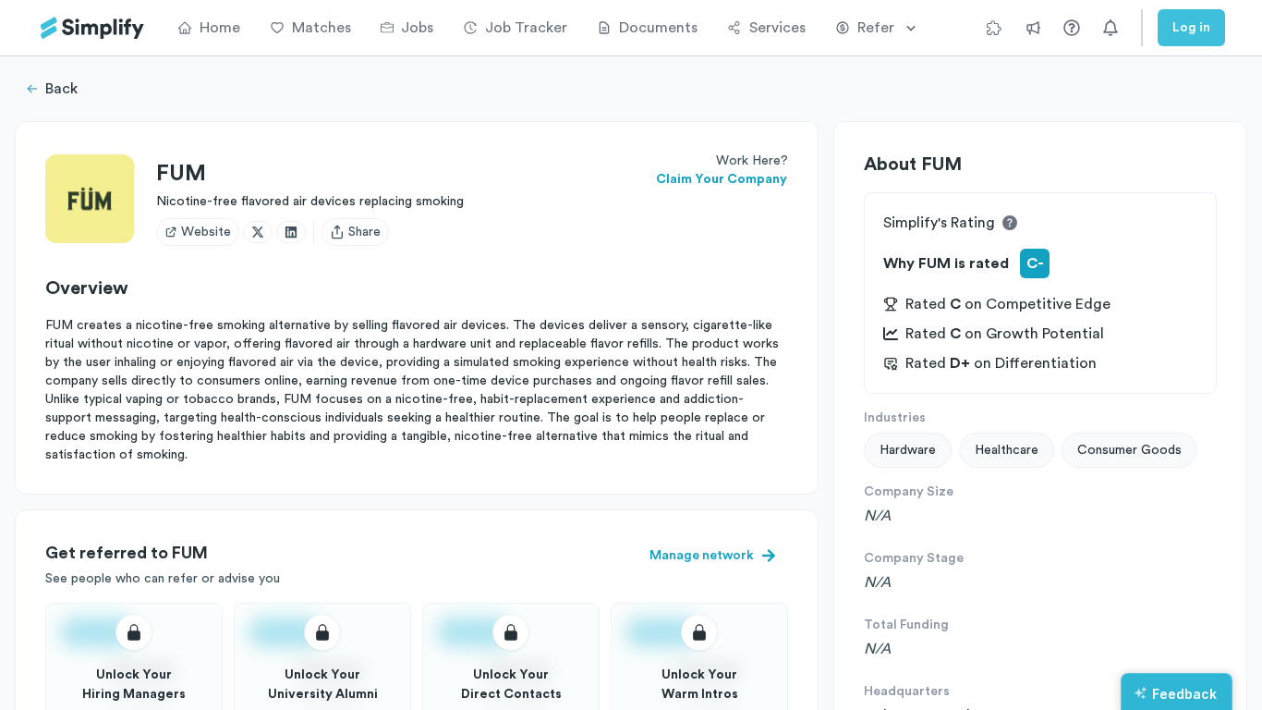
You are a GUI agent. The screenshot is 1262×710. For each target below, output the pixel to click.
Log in (1191, 27)
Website (206, 232)
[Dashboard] (92, 28)
